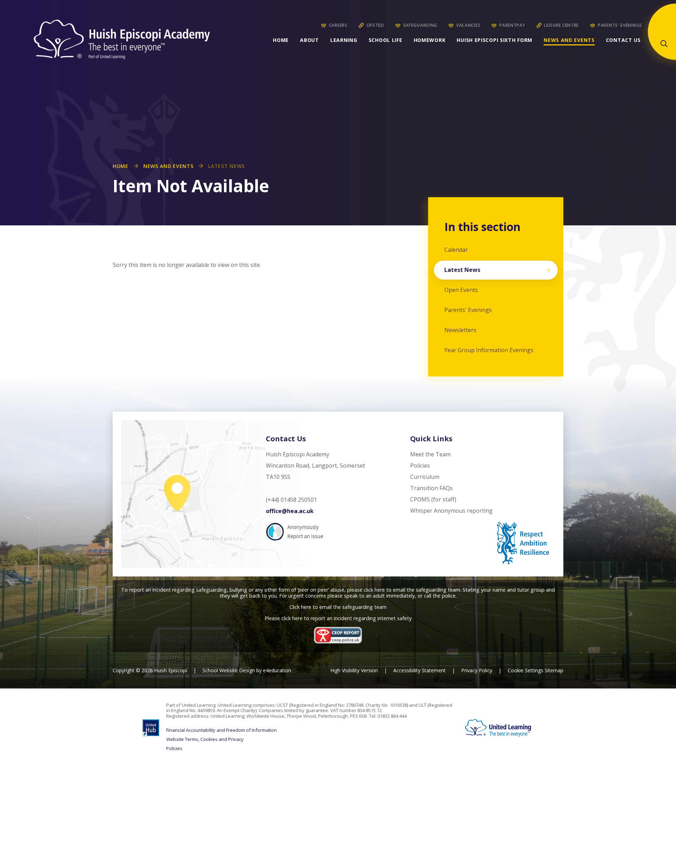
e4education (277, 670)
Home (121, 166)
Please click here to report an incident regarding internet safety (338, 618)
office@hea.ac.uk (290, 511)
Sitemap (554, 670)
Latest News (226, 166)
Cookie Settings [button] (525, 670)
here (380, 589)
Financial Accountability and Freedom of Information (221, 730)
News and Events (168, 166)
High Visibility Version (354, 670)
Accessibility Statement (419, 670)
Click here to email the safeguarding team (338, 607)
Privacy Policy (476, 670)
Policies (174, 748)
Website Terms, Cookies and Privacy (205, 739)
